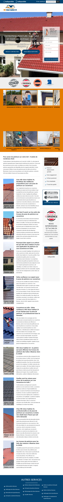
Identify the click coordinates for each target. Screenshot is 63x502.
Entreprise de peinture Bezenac (32, 488)
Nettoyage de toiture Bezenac (13, 489)
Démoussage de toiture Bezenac (32, 491)
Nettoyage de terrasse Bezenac (51, 493)
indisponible (9, 2)
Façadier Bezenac (29, 494)
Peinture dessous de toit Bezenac (32, 485)
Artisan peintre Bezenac (11, 486)
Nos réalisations (31, 52)
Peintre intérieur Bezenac (49, 490)
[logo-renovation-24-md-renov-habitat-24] (10, 7)
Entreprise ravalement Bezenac (13, 495)
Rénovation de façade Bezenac (13, 492)
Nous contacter (12, 52)
